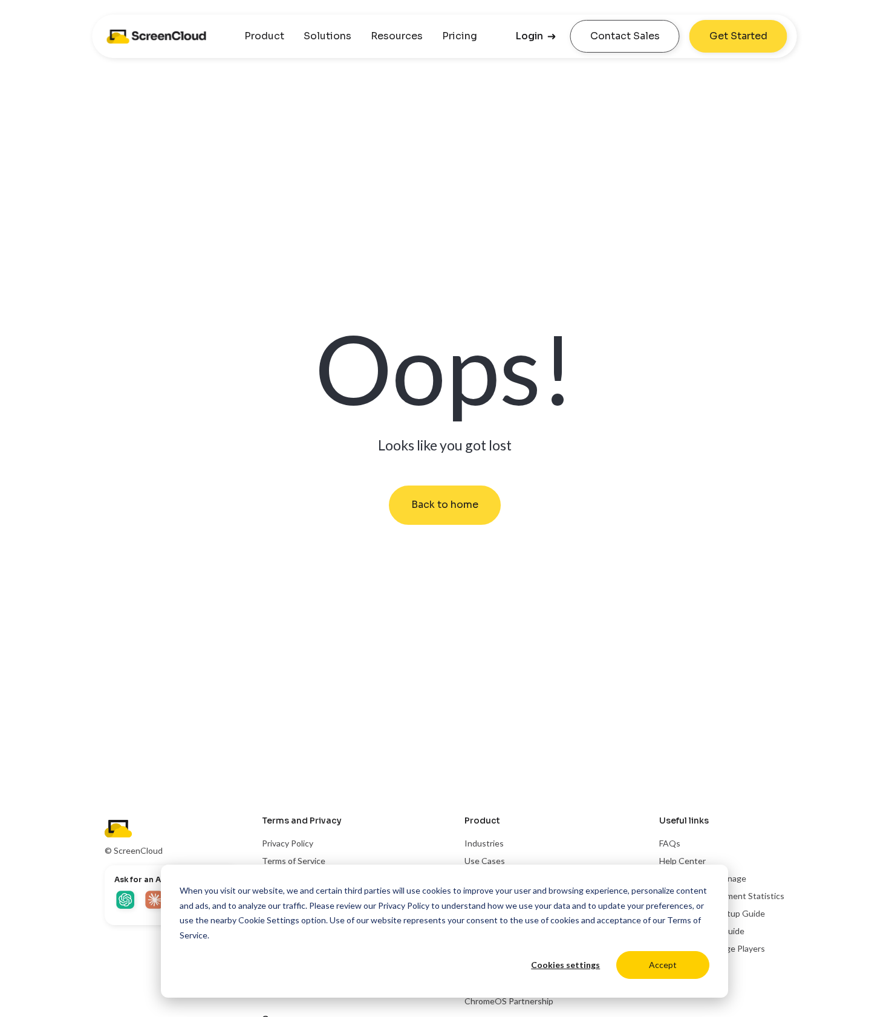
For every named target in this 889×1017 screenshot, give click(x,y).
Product (264, 36)
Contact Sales (625, 36)
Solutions (327, 36)
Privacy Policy (403, 905)
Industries (484, 843)
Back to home (444, 504)
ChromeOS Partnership (508, 1001)
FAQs (669, 843)
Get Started (738, 36)
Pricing (459, 36)
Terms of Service (293, 861)
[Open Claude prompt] (155, 900)
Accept (663, 965)
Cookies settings (565, 965)
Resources (397, 36)
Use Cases (484, 861)
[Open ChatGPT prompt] (126, 900)
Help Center (682, 861)
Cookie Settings (268, 920)
